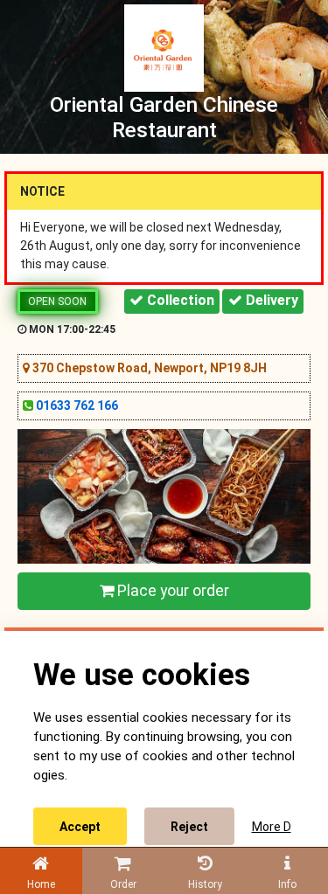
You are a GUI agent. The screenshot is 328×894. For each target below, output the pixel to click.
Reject (189, 827)
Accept (80, 827)
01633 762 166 (77, 405)
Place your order (171, 590)
